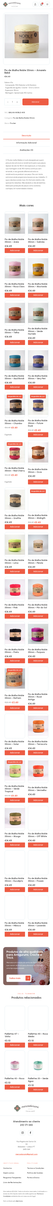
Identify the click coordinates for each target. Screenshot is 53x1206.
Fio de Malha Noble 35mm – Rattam (14, 696)
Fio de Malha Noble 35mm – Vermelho (37, 789)
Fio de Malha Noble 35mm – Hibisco (14, 924)
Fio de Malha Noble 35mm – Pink (14, 606)
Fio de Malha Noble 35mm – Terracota (37, 743)
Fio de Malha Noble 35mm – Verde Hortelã (37, 331)
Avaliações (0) (26, 150)
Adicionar (35, 102)
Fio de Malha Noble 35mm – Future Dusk (37, 423)
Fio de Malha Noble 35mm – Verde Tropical (14, 789)
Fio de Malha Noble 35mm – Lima (14, 561)
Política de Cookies (35, 1173)
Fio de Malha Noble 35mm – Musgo (14, 835)
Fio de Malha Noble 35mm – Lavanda (37, 924)
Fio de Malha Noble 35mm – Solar (14, 743)
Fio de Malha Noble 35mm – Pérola (37, 561)
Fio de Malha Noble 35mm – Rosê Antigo (37, 697)
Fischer (13, 123)
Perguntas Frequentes (12, 1178)
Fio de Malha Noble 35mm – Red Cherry (15, 469)
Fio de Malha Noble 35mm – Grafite (14, 517)
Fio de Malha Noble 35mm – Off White (37, 835)
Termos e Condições (35, 1168)
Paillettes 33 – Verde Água (38, 1080)
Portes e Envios (33, 1178)
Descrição (26, 135)
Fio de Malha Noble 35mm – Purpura (37, 651)
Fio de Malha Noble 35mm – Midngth (37, 516)
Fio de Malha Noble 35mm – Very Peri (37, 377)
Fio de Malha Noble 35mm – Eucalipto (14, 879)
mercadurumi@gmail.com (26, 1154)
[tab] (26, 135)
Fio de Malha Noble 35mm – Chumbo (14, 422)
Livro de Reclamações (12, 1182)
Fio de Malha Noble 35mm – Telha (14, 331)
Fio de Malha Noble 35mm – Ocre (37, 470)
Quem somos (8, 1173)
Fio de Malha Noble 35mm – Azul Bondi (14, 377)
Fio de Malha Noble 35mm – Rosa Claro (15, 285)
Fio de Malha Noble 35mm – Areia (14, 240)
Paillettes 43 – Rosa (14, 1078)
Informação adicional (26, 143)
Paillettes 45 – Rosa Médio (38, 1035)
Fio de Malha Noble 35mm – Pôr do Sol (37, 606)
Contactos (7, 1168)
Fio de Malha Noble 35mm (24, 118)
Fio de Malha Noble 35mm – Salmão (37, 240)
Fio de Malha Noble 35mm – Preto (14, 651)
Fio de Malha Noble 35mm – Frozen (37, 879)
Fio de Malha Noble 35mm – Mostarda (37, 285)
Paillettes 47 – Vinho (12, 1035)
